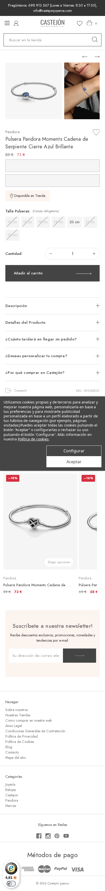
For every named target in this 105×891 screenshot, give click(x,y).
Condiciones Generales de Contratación (35, 731)
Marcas (10, 805)
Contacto (12, 752)
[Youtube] (66, 836)
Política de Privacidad (21, 736)
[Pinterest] (57, 836)
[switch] (11, 883)
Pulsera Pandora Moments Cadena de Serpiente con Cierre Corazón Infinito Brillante (37, 585)
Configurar (74, 451)
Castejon (11, 795)
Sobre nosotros (16, 709)
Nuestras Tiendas (17, 715)
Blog (8, 747)
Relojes (10, 789)
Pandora (11, 800)
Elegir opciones (59, 562)
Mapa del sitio (15, 757)
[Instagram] (48, 836)
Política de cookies (33, 439)
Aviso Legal (13, 725)
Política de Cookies (19, 741)
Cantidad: (13, 253)
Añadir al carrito (28, 273)
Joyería (10, 784)
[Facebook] (39, 836)
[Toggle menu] (7, 23)
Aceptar (74, 461)
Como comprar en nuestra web (28, 720)
